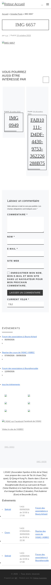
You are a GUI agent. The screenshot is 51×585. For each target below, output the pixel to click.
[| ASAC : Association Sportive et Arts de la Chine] (13, 4)
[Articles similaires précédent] (39, 80)
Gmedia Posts (16, 14)
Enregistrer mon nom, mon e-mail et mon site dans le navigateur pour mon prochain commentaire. (25, 279)
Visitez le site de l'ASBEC (13, 429)
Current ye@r (18, 299)
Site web (13, 261)
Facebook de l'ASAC (32, 421)
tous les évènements (11, 384)
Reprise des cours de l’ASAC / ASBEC (42, 534)
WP (16, 578)
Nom (11, 237)
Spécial (8, 509)
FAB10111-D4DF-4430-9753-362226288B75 (37, 141)
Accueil (5, 14)
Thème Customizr (40, 578)
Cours (7, 532)
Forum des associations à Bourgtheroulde (20, 368)
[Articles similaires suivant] (46, 80)
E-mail (12, 249)
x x (6, 35)
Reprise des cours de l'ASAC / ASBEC (18, 352)
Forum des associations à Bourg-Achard (19, 336)
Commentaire (17, 214)
